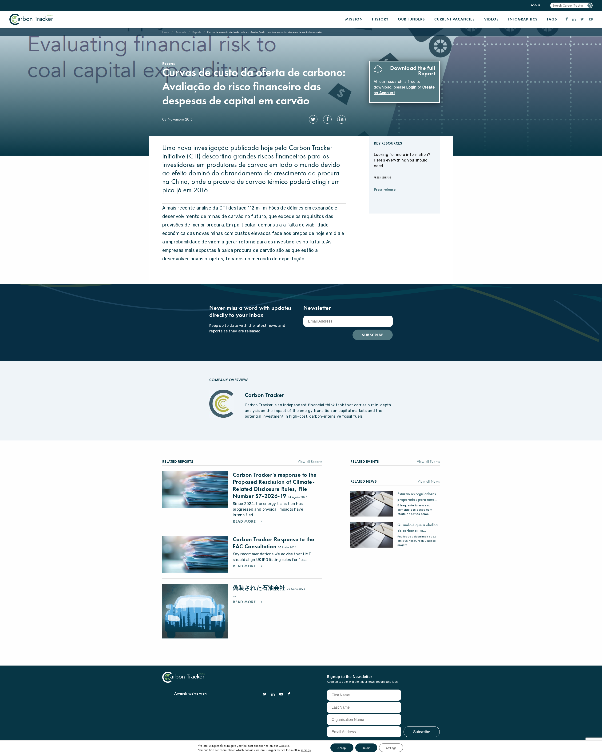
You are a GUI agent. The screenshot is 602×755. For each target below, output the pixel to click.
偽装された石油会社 (260, 587)
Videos (491, 19)
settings (306, 750)
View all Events (428, 461)
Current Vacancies (454, 19)
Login (411, 87)
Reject (366, 748)
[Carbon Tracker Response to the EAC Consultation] (195, 554)
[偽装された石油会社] (195, 611)
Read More (245, 521)
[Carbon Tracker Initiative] (31, 19)
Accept (341, 748)
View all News (429, 481)
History (380, 19)
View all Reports (310, 461)
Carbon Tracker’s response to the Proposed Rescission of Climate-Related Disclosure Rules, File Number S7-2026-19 (275, 485)
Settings (391, 748)
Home (165, 32)
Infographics (523, 19)
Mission (354, 19)
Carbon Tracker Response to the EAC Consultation (273, 543)
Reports (196, 32)
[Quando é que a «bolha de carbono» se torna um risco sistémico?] (371, 535)
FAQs (552, 19)
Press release (385, 189)
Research (180, 32)
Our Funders (411, 19)
